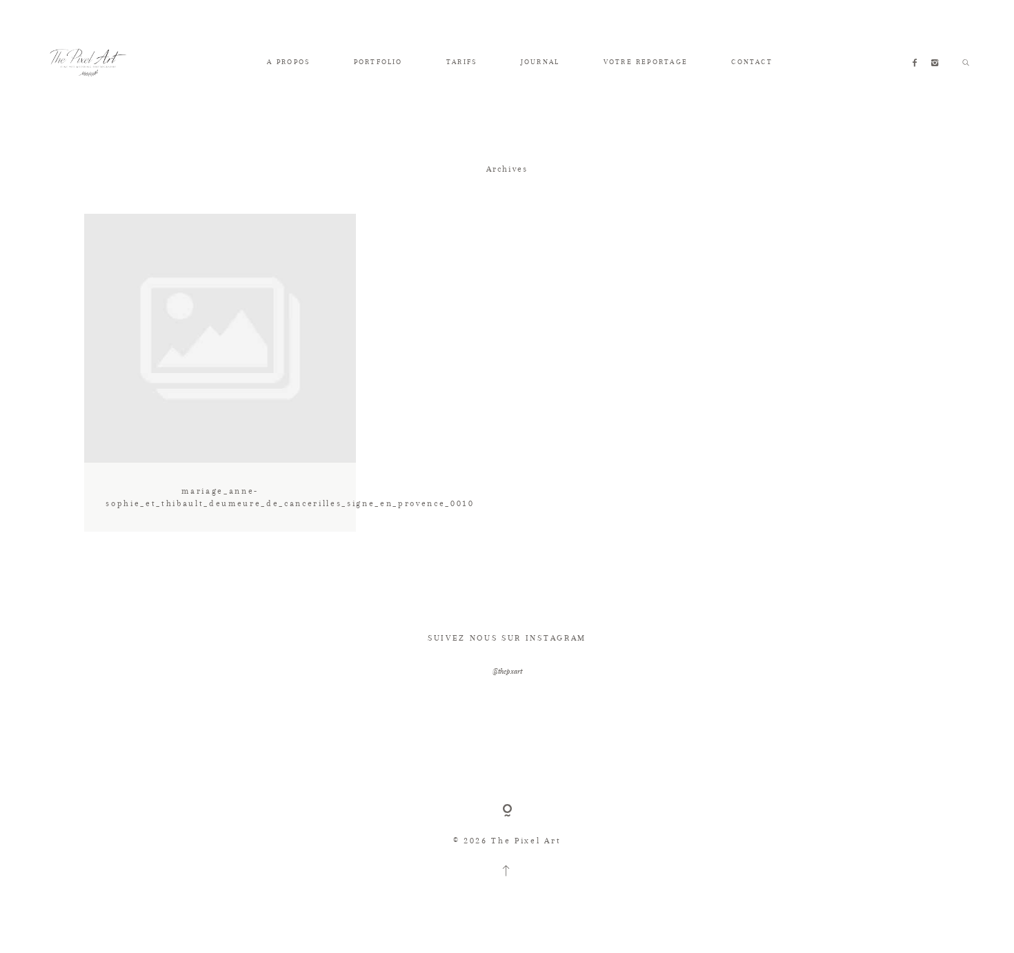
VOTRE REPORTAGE (646, 61)
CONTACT (752, 61)
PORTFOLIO (378, 61)
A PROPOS (288, 61)
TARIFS (461, 61)
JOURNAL (540, 61)
